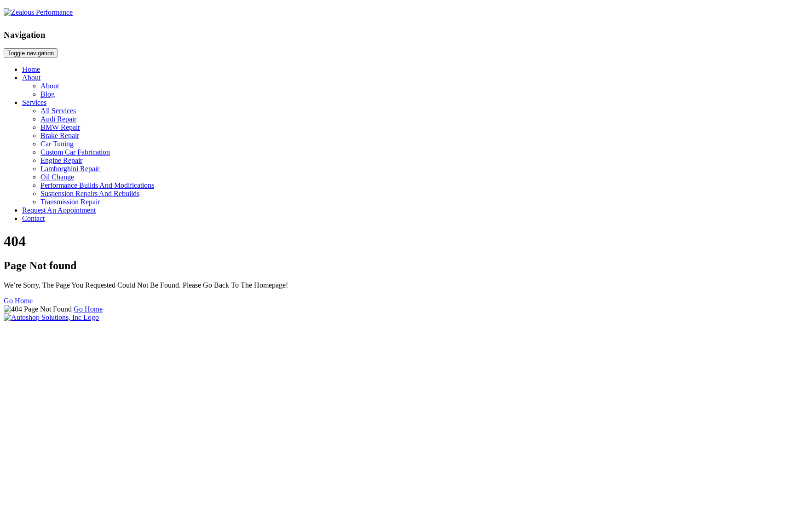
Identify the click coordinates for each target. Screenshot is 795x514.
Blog (47, 94)
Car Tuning (57, 144)
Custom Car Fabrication (75, 152)
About (31, 77)
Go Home (18, 301)
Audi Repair (58, 119)
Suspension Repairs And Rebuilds (89, 193)
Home (31, 69)
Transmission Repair (70, 202)
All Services (58, 111)
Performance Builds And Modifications (97, 185)
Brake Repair (59, 135)
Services (34, 102)
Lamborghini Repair (70, 169)
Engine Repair (61, 160)
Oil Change (57, 177)
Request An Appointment (59, 210)
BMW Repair (60, 127)
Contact (33, 218)
